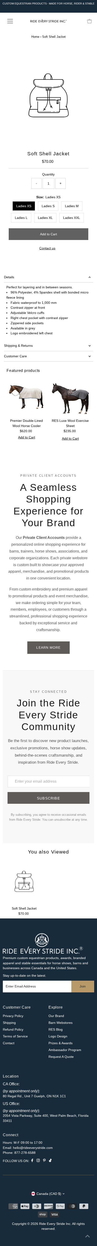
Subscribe (48, 798)
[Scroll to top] (87, 1236)
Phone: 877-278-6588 (19, 1153)
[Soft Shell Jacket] (24, 882)
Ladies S (48, 206)
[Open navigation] (14, 21)
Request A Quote (61, 1057)
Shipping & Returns (18, 345)
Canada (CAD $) (48, 1194)
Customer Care (15, 356)
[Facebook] (32, 1161)
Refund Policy (13, 1029)
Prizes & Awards (60, 1043)
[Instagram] (38, 1161)
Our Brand (56, 1016)
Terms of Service (15, 1036)
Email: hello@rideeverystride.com (28, 1148)
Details (9, 277)
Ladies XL (45, 218)
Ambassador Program (64, 1050)
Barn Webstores (60, 1023)
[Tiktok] (50, 1161)
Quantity (48, 174)
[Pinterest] (44, 1161)
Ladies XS (23, 206)
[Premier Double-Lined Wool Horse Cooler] (27, 396)
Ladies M (72, 206)
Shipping (9, 1023)
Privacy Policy (13, 1016)
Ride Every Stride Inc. (55, 1224)
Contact (8, 1043)
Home (35, 36)
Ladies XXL (71, 218)
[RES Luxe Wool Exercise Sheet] (70, 396)
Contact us (47, 248)
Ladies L (21, 218)
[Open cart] (89, 21)
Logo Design (57, 1036)
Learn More (48, 647)
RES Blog (55, 1029)
